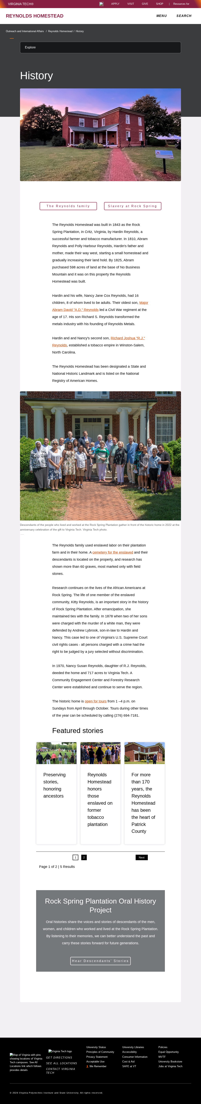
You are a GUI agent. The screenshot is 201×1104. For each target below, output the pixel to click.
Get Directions (60, 1057)
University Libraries (133, 1047)
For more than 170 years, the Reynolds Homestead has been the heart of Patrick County (143, 803)
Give (145, 4)
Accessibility (129, 1051)
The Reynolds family (68, 206)
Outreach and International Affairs (26, 31)
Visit (130, 4)
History (80, 31)
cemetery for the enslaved (112, 552)
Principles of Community (100, 1051)
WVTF (162, 1056)
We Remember (98, 1066)
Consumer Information (134, 1056)
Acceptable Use (95, 1061)
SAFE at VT (129, 1066)
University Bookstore (170, 1061)
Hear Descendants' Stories (100, 961)
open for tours (96, 701)
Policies (162, 1047)
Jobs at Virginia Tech (170, 1066)
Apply (115, 4)
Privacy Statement (97, 1056)
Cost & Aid (128, 1061)
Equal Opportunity (168, 1051)
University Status (96, 1047)
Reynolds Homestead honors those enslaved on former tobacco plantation (100, 799)
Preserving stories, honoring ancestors (54, 785)
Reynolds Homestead (61, 31)
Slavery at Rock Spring (132, 206)
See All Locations (62, 1063)
